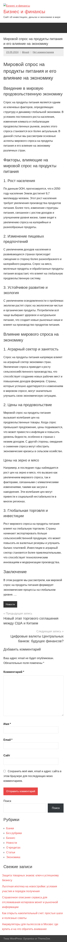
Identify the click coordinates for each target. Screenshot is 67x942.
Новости (10, 604)
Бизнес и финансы (24, 11)
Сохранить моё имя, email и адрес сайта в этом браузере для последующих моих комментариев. (32, 776)
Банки (10, 828)
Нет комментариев (43, 52)
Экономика (13, 857)
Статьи (10, 852)
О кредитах (13, 847)
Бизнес (10, 837)
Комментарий (13, 671)
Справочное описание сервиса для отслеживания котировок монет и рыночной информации (30, 902)
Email (7, 739)
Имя (7, 724)
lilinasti (25, 52)
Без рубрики (14, 833)
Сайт (6, 755)
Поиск (7, 801)
